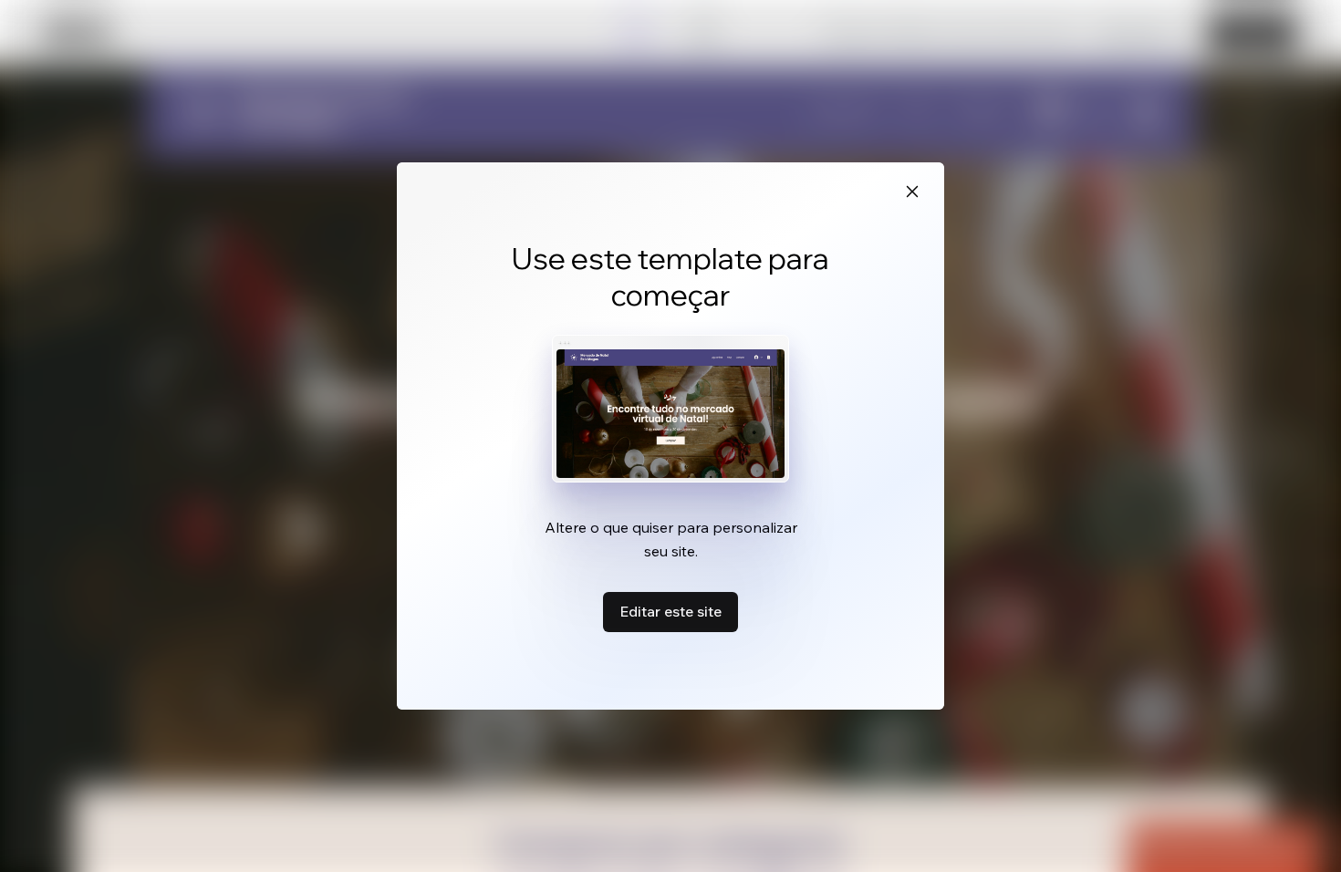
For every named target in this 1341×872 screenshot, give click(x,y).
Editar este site (670, 611)
